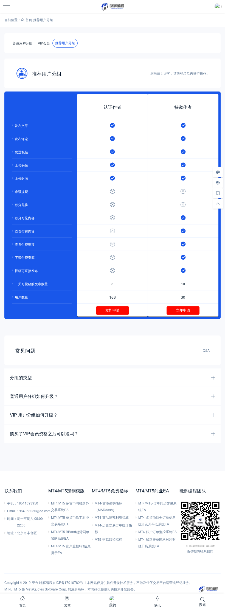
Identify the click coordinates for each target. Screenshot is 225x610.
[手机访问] (218, 193)
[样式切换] (218, 172)
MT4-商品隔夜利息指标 (112, 517)
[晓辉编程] (112, 6)
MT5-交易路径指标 (108, 539)
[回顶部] (218, 204)
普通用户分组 (22, 43)
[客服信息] (218, 183)
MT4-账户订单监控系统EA (157, 531)
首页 (29, 19)
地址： (12, 532)
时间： (12, 518)
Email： (13, 510)
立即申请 (112, 310)
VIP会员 (44, 43)
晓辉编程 (45, 582)
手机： (12, 503)
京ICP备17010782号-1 (69, 582)
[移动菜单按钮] (6, 6)
